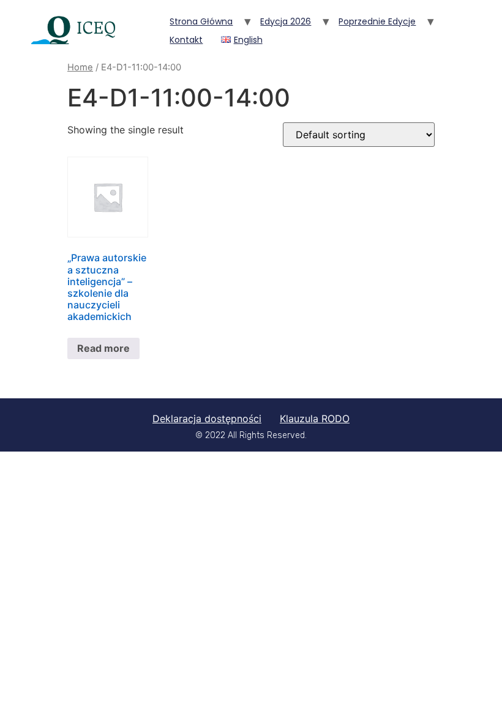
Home (80, 67)
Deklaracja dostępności (206, 418)
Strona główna (201, 21)
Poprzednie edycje (377, 21)
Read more (103, 348)
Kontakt (186, 40)
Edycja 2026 (285, 21)
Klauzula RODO (315, 418)
